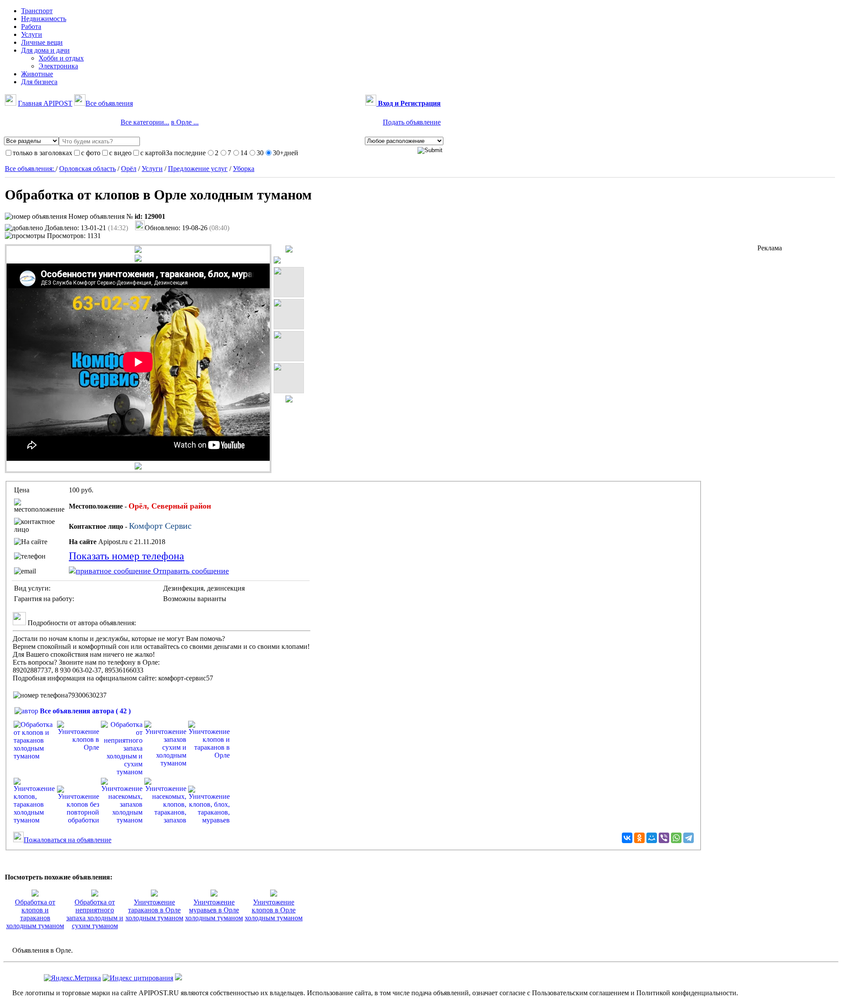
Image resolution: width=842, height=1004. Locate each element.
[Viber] (664, 838)
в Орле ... (185, 122)
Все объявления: (30, 168)
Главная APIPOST (45, 103)
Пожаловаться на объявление (67, 840)
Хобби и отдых (61, 58)
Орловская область (87, 168)
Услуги (152, 168)
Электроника (58, 66)
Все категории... (145, 122)
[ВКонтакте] (627, 838)
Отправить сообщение (190, 570)
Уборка (243, 168)
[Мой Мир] (651, 838)
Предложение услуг (198, 168)
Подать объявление (412, 122)
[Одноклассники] (639, 838)
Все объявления (109, 103)
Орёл (128, 168)
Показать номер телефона (126, 556)
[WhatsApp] (676, 838)
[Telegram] (688, 838)
